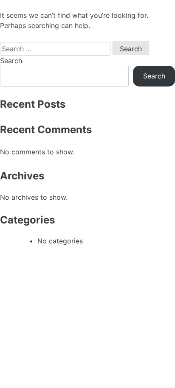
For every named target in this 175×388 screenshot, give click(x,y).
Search (11, 60)
